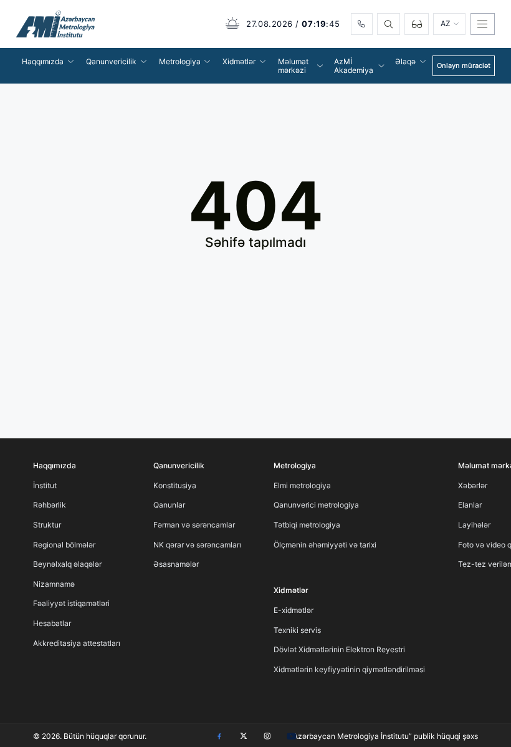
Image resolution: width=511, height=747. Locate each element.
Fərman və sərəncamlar (194, 524)
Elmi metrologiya (302, 485)
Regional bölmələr (64, 544)
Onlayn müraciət (463, 66)
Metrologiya (295, 465)
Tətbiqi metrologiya (307, 524)
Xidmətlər (291, 590)
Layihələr (474, 524)
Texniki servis (297, 630)
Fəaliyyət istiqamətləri (71, 603)
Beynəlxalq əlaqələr (67, 564)
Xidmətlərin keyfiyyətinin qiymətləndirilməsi (349, 669)
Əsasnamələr (176, 564)
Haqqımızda (54, 465)
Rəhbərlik (49, 504)
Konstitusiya (174, 485)
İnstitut (45, 485)
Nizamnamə (54, 584)
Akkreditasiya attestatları (76, 643)
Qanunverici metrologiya (316, 504)
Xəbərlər (472, 485)
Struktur (47, 524)
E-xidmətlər (293, 610)
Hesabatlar (52, 623)
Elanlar (470, 504)
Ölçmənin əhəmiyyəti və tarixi (325, 544)
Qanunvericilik (178, 465)
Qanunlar (169, 504)
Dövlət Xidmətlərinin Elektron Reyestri (339, 649)
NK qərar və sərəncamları (197, 544)
